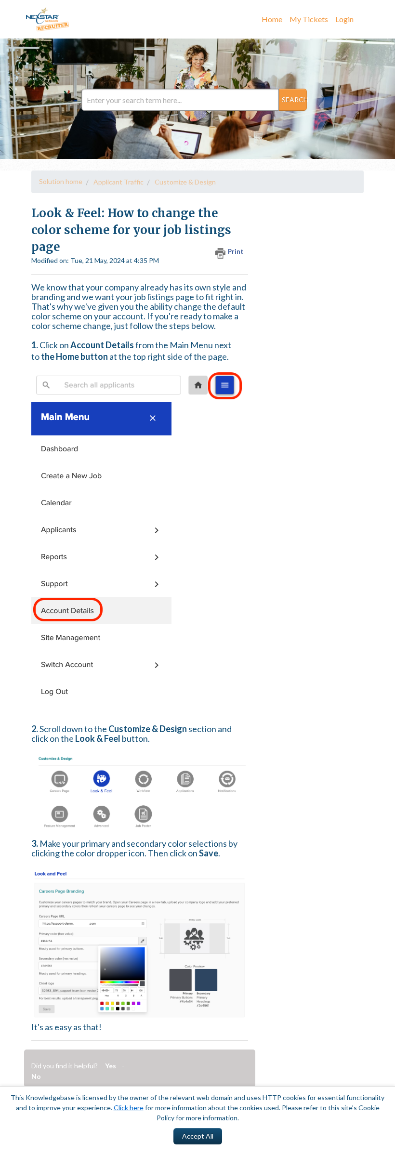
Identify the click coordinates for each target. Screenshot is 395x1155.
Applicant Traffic (118, 182)
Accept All (197, 1136)
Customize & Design (185, 182)
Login (344, 19)
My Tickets (309, 19)
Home (272, 19)
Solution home (60, 181)
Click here (129, 1107)
